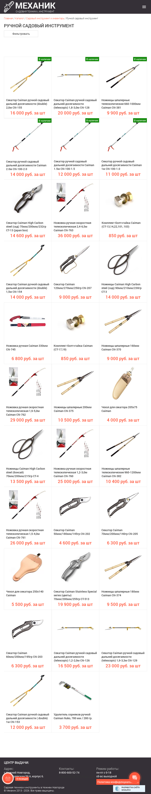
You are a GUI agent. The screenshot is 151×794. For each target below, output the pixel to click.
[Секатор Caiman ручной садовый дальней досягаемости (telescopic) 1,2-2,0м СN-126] (75, 628)
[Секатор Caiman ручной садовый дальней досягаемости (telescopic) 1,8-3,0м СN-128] (75, 75)
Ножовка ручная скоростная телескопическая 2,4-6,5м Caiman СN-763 (72, 226)
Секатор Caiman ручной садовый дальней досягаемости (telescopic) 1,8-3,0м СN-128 (75, 103)
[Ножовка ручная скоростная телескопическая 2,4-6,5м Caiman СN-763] (75, 198)
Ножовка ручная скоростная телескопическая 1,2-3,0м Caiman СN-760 (72, 472)
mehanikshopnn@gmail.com (77, 776)
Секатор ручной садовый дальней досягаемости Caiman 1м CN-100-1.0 (121, 165)
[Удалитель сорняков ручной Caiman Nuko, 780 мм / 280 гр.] (75, 690)
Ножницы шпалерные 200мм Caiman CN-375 (73, 409)
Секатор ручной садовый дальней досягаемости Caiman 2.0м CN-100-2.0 (26, 165)
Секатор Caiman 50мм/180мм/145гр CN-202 (72, 532)
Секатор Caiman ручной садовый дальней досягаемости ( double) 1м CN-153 (27, 718)
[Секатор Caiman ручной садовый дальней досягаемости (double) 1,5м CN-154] (28, 259)
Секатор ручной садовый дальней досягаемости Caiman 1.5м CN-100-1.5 (74, 165)
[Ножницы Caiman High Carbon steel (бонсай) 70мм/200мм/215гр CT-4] (28, 444)
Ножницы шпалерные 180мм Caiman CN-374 (120, 593)
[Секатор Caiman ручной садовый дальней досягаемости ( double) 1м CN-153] (28, 690)
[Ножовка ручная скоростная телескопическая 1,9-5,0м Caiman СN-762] (28, 382)
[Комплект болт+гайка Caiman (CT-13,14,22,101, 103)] (123, 198)
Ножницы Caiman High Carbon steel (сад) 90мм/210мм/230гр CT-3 (121, 288)
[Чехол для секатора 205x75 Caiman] (123, 382)
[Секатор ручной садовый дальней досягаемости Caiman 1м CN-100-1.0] (123, 137)
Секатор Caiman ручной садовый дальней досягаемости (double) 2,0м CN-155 (27, 103)
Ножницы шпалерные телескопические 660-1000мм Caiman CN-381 (121, 103)
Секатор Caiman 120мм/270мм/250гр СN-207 (73, 286)
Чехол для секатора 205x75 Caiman (119, 409)
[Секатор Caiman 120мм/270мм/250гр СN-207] (75, 259)
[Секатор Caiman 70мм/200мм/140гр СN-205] (123, 505)
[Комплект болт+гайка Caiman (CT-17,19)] (75, 321)
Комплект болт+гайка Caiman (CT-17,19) (73, 347)
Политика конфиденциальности (118, 782)
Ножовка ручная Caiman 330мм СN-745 (27, 347)
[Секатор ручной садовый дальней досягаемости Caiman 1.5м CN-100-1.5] (75, 137)
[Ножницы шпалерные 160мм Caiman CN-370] (123, 321)
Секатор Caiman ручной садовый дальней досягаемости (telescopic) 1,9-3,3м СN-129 (123, 656)
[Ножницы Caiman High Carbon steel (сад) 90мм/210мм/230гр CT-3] (123, 259)
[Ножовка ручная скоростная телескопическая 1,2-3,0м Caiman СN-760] (75, 444)
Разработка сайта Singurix (131, 788)
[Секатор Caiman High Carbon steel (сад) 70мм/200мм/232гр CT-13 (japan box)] (28, 198)
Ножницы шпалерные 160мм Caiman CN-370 (120, 347)
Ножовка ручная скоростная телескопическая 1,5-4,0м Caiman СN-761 (25, 533)
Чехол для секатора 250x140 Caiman (24, 593)
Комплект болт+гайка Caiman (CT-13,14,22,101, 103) (121, 224)
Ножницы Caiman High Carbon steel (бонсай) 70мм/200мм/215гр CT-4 (25, 472)
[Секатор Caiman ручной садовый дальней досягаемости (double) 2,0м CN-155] (28, 75)
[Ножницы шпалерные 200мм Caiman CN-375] (75, 382)
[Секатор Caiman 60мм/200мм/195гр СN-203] (28, 628)
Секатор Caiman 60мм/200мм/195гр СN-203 (24, 655)
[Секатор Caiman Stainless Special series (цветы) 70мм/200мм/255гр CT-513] (75, 567)
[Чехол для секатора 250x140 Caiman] (28, 567)
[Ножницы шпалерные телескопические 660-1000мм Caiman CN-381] (123, 75)
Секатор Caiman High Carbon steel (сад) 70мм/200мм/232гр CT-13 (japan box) (26, 226)
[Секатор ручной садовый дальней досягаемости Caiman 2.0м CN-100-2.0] (28, 137)
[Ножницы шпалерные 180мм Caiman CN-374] (123, 567)
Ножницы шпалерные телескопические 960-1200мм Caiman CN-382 (121, 472)
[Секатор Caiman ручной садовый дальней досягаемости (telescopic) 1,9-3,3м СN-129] (123, 628)
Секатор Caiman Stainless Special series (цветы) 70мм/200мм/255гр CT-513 (75, 595)
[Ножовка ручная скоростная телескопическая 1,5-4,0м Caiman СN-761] (28, 505)
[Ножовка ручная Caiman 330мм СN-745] (28, 321)
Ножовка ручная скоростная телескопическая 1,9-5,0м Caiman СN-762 (25, 410)
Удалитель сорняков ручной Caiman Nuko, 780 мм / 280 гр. (73, 716)
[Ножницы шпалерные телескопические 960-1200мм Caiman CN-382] (123, 444)
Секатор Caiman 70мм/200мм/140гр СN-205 (119, 532)
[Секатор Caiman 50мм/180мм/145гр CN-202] (75, 505)
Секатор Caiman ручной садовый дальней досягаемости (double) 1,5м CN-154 (27, 288)
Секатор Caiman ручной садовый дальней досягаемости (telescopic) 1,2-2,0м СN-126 (75, 656)
